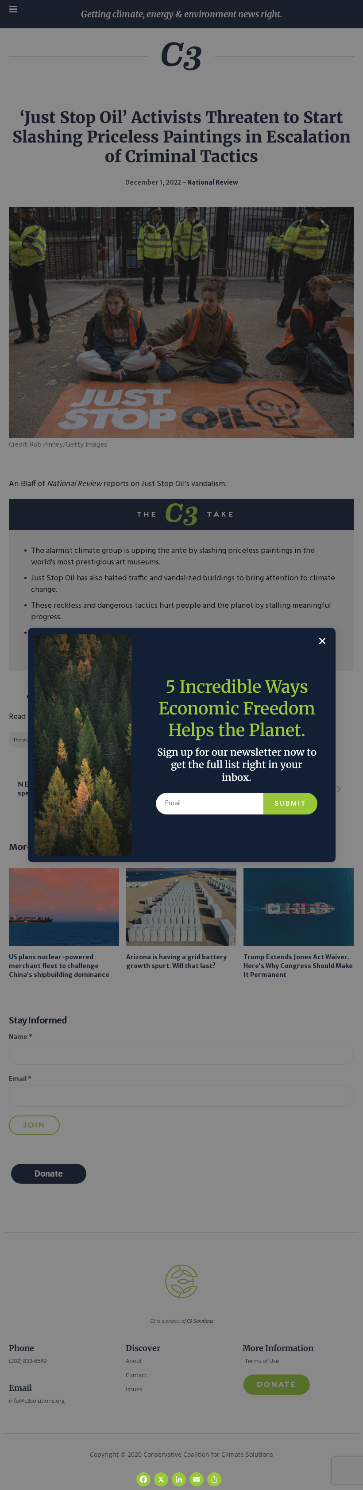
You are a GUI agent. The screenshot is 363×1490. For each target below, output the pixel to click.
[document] (181, 745)
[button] (322, 641)
